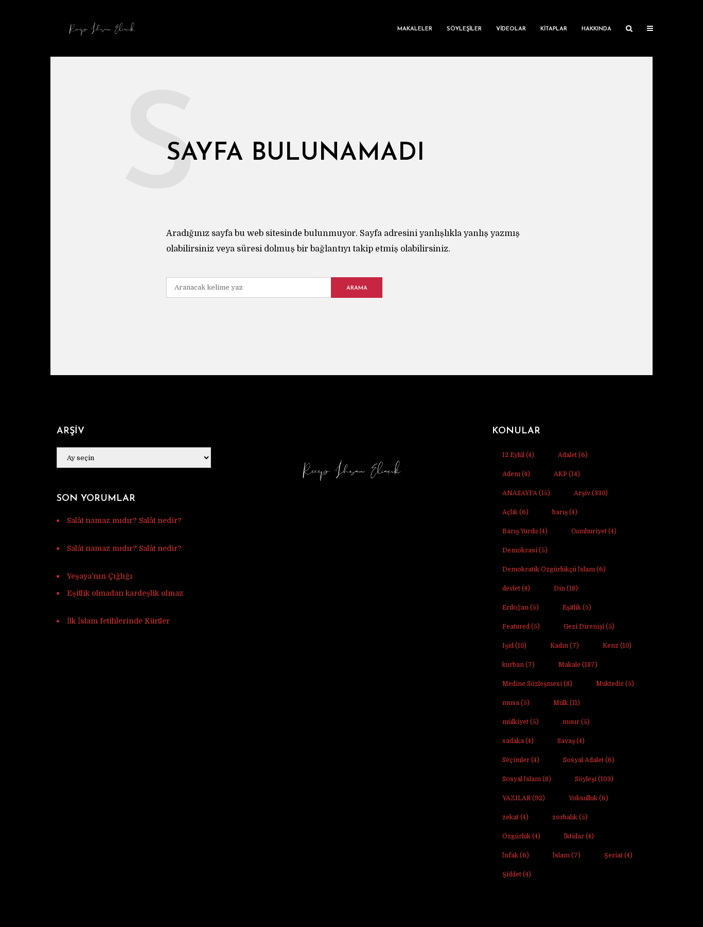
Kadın (564, 645)
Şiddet (516, 874)
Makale (577, 664)
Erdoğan (520, 607)
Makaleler (414, 29)
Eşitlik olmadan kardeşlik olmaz (125, 593)
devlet (516, 588)
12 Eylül (518, 455)
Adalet (573, 455)
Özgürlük (521, 836)
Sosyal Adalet (588, 760)
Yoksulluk (588, 798)
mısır (576, 722)
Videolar (511, 29)
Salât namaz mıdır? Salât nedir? (124, 520)
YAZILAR (523, 798)
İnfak (515, 855)
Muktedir (615, 683)
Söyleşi (594, 779)
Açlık (515, 512)
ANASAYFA (526, 493)
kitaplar (553, 29)
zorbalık (570, 817)
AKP (567, 474)
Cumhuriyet (594, 531)
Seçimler (520, 760)
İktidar (579, 836)
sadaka (518, 741)
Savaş (571, 741)
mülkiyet (520, 722)
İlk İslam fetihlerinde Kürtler (118, 621)
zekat (515, 817)
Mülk (566, 702)
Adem (516, 474)
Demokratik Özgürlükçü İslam (554, 569)
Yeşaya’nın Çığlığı (99, 576)
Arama (356, 288)
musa (516, 702)
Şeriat (618, 855)
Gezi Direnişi (589, 626)
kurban (518, 664)
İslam (567, 855)
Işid (514, 645)
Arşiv (591, 493)
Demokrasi (525, 550)
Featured (521, 626)
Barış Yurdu (525, 531)
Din (566, 588)
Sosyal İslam (526, 779)
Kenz (617, 645)
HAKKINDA (596, 29)
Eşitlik (577, 607)
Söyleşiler (464, 29)
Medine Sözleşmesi (537, 683)
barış (564, 512)
